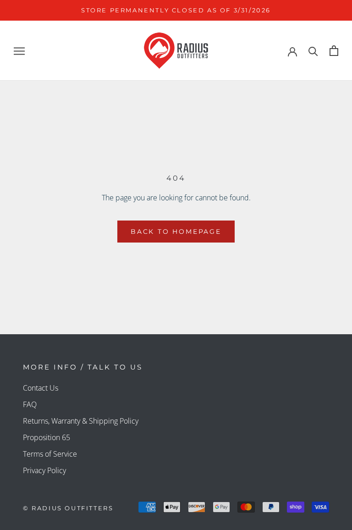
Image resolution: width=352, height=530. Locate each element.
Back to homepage (176, 231)
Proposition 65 (46, 437)
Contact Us (40, 388)
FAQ (30, 404)
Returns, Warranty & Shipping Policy (80, 421)
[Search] (313, 50)
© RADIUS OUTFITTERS (68, 508)
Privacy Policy (44, 470)
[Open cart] (334, 50)
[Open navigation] (19, 51)
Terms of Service (50, 454)
